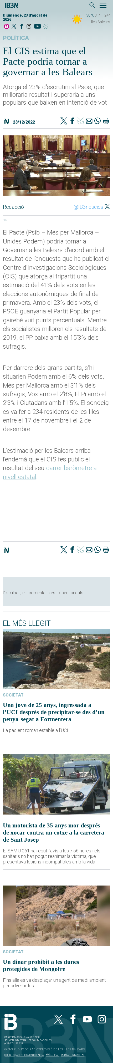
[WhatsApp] (97, 121)
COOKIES (9, 1055)
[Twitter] (64, 121)
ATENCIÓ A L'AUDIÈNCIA (30, 1055)
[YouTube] (37, 27)
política (16, 38)
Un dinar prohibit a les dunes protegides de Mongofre (41, 965)
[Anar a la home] (6, 27)
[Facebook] (21, 27)
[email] (89, 121)
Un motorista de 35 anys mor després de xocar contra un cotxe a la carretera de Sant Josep (53, 832)
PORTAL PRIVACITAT (72, 1055)
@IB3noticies (88, 207)
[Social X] (14, 27)
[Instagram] (29, 27)
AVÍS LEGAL (52, 1055)
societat (13, 695)
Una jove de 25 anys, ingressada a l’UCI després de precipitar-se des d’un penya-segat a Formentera (54, 712)
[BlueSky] (46, 27)
